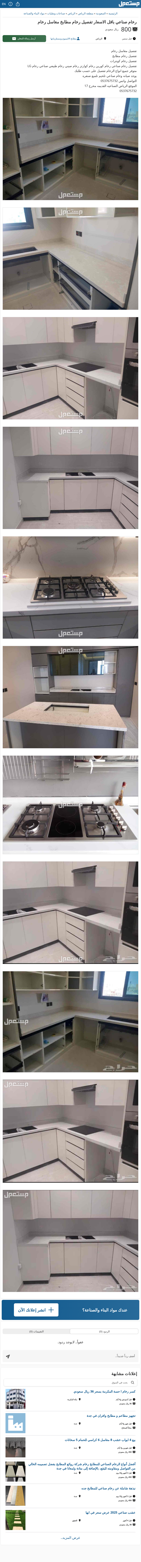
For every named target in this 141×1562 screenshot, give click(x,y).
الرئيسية (113, 13)
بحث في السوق (120, 1382)
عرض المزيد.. (70, 1537)
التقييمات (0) (36, 1331)
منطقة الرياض (85, 13)
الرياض (71, 13)
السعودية (101, 13)
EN (4, 4)
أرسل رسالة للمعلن (27, 38)
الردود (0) (104, 1331)
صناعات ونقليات (56, 13)
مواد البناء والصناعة (34, 13)
